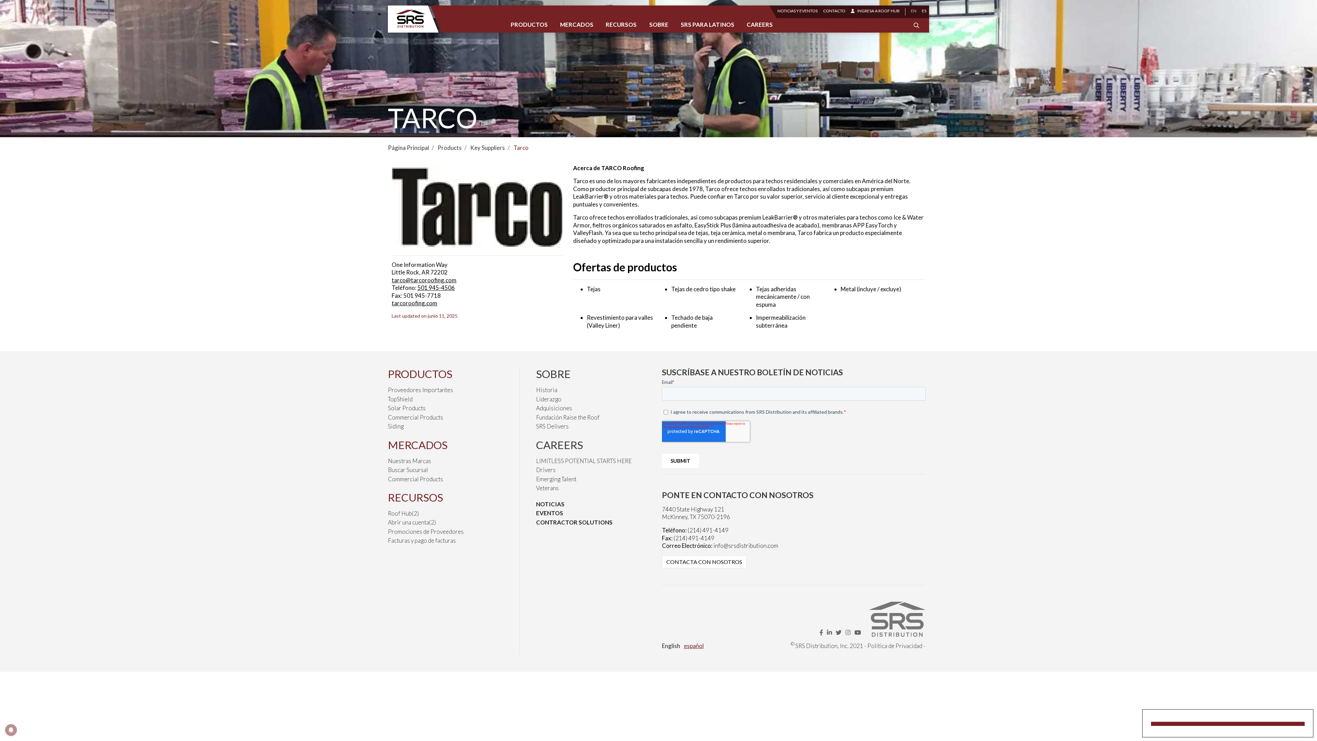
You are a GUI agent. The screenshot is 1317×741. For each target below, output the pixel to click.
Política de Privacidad (894, 645)
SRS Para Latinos (707, 24)
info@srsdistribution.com (745, 545)
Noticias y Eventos (798, 10)
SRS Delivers (552, 426)
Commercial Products (415, 417)
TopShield (400, 399)
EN (913, 10)
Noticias (550, 504)
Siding (396, 426)
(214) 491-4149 (708, 530)
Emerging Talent (556, 479)
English (671, 645)
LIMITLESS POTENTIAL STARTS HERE (584, 460)
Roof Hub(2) (403, 513)
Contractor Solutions (574, 522)
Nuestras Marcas (409, 460)
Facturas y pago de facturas (422, 540)
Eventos (549, 513)
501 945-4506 (436, 287)
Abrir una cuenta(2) (412, 522)
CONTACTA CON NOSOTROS (704, 561)
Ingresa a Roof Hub (878, 10)
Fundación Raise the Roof (568, 417)
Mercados (576, 24)
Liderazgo (548, 399)
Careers (760, 24)
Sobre (658, 24)
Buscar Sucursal (408, 469)
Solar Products (407, 408)
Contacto (834, 10)
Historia (546, 389)
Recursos (621, 24)
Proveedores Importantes (420, 389)
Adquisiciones (554, 408)
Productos (529, 24)
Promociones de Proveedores (426, 531)
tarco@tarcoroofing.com (424, 280)
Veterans (547, 488)
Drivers (546, 469)
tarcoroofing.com (414, 303)
